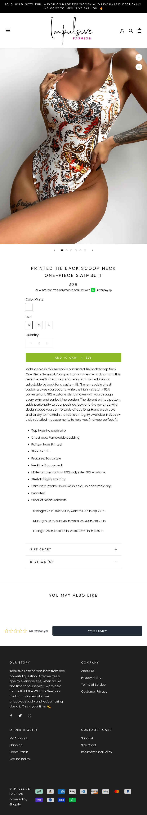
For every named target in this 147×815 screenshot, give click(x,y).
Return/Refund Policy (96, 752)
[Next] (92, 250)
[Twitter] (20, 715)
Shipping (16, 745)
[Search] (131, 30)
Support (87, 738)
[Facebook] (11, 715)
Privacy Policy (91, 678)
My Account (18, 738)
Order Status (19, 752)
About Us (88, 671)
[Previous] (54, 250)
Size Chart (40, 549)
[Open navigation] (8, 30)
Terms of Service (93, 684)
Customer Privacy (94, 691)
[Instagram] (29, 715)
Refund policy (20, 759)
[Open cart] (139, 30)
